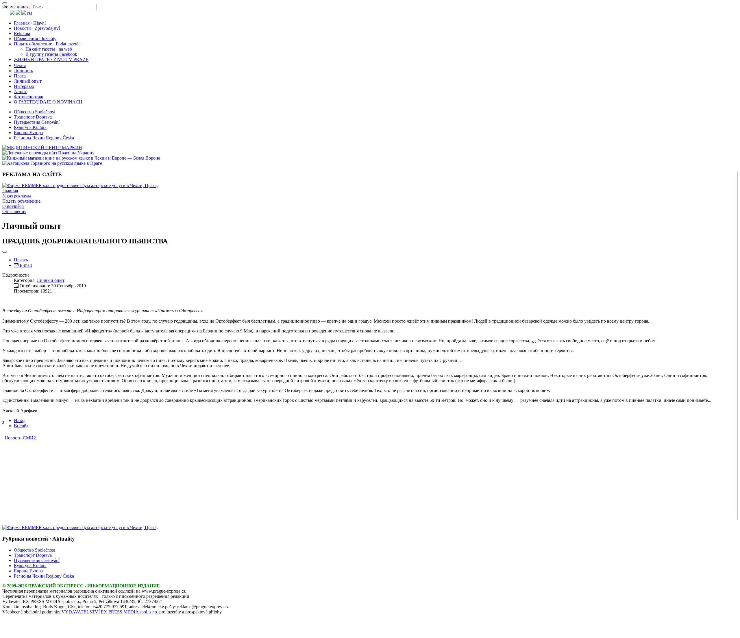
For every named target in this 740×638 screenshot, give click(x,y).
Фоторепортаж (28, 96)
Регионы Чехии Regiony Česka (44, 137)
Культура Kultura (30, 127)
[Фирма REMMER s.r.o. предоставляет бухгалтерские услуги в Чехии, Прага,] (80, 185)
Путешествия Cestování (37, 122)
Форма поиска (16, 6)
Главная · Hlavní (30, 23)
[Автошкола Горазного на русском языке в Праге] (52, 163)
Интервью (24, 86)
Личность (23, 70)
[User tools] (4, 252)
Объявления (14, 211)
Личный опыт (28, 81)
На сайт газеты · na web (48, 49)
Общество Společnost (34, 111)
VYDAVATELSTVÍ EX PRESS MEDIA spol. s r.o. (110, 611)
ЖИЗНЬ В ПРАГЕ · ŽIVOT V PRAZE (51, 59)
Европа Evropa (28, 132)
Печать (21, 259)
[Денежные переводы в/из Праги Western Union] (48, 152)
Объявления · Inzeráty (35, 38)
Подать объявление (21, 201)
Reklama (22, 33)
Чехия (20, 65)
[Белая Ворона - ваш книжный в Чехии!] (81, 158)
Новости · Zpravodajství (37, 28)
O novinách (13, 206)
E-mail (25, 265)
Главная (10, 190)
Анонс (20, 91)
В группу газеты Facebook (51, 54)
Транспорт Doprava (33, 116)
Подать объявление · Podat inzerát (46, 43)
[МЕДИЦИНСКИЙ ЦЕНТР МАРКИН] (42, 147)
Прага (20, 75)
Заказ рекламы (16, 195)
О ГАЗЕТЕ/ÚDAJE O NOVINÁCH (48, 101)
